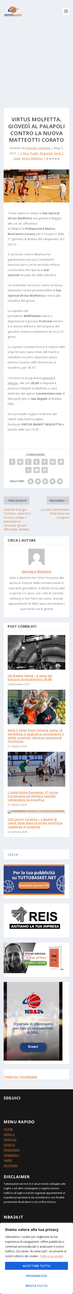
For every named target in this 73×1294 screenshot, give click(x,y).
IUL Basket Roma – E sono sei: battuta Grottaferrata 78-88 (30, 677)
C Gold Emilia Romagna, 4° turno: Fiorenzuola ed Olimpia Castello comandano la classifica (33, 796)
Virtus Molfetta (32, 158)
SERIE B (9, 1145)
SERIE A (9, 1134)
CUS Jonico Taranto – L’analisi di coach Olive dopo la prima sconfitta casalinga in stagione (35, 822)
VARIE (8, 1160)
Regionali (46, 153)
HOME (8, 1129)
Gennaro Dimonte (38, 148)
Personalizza (36, 1276)
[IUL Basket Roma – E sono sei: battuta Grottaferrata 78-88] (36, 652)
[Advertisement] (36, 61)
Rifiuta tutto (36, 1286)
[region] (36, 1258)
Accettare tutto (36, 1266)
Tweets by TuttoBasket (20, 1077)
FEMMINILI (11, 1155)
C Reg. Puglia (29, 153)
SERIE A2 (10, 1139)
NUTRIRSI (11, 1165)
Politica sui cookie (51, 1256)
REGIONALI (12, 1150)
